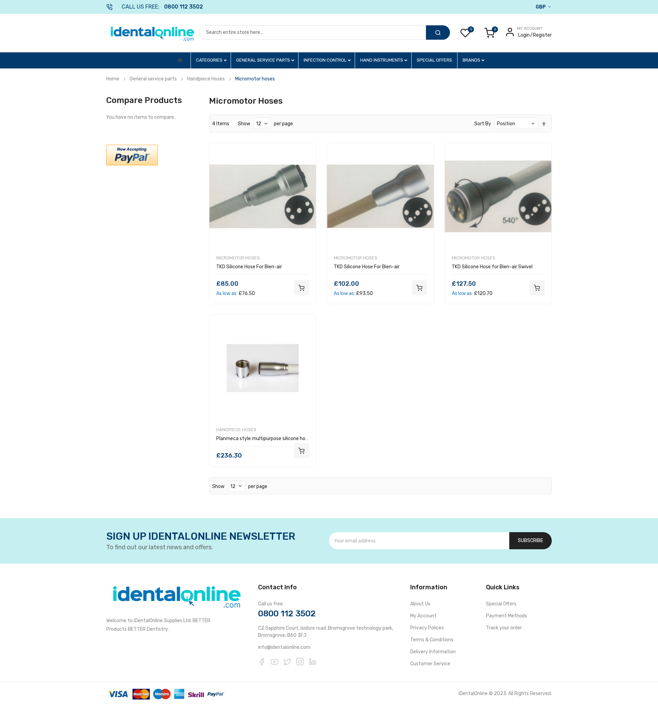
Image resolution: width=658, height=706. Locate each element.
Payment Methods (506, 616)
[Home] (180, 60)
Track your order (504, 628)
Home (112, 79)
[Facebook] (262, 661)
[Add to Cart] (301, 287)
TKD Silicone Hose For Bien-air (249, 267)
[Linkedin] (312, 661)
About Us (420, 604)
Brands (472, 60)
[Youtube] (274, 661)
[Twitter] (287, 661)
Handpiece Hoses (206, 79)
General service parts (263, 60)
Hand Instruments (382, 60)
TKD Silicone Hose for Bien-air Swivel (492, 267)
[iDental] (152, 33)
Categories (209, 60)
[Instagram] (300, 661)
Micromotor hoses (238, 257)
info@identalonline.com (284, 647)
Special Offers (434, 60)
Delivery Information (433, 652)
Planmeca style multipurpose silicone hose (263, 438)
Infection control (326, 60)
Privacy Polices (427, 628)
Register (542, 35)
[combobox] (312, 32)
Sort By (482, 124)
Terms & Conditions (431, 640)
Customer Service (430, 664)
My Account (423, 616)
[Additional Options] (132, 155)
